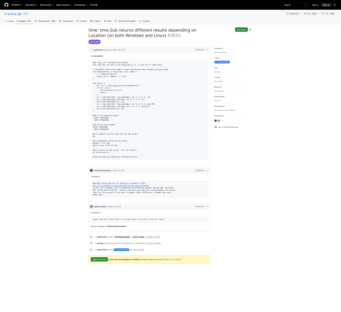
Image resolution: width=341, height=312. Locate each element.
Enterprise (79, 4)
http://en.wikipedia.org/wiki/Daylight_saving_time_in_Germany (121, 185)
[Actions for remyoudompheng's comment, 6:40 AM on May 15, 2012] (207, 170)
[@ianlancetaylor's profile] (91, 206)
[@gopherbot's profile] (91, 49)
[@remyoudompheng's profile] (91, 170)
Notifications (294, 14)
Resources (45, 4)
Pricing (93, 4)
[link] (100, 236)
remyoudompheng (102, 170)
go (19, 13)
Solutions (30, 4)
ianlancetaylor (100, 206)
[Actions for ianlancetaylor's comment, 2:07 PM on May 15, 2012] (207, 206)
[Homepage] (6, 5)
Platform (16, 4)
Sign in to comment (172, 259)
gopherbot (98, 50)
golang (11, 13)
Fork (311, 14)
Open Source (63, 4)
